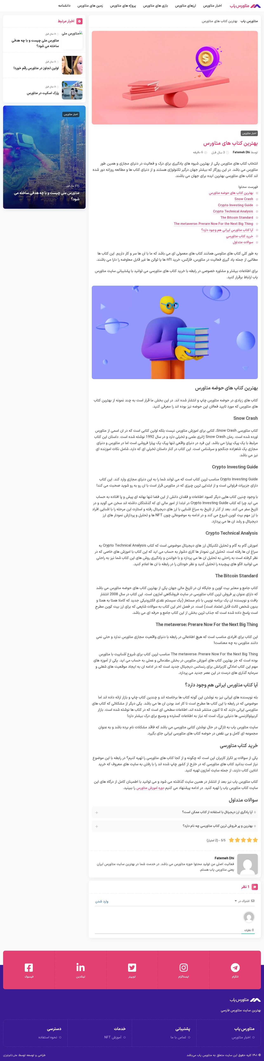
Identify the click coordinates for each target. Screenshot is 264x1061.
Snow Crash (244, 199)
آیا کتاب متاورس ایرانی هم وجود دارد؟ (227, 230)
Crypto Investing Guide (235, 205)
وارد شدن (102, 901)
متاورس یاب (249, 21)
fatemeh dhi (241, 152)
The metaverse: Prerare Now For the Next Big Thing (213, 224)
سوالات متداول (243, 242)
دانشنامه (64, 5)
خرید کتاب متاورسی (239, 236)
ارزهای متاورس (185, 5)
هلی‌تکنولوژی (10, 1055)
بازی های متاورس (155, 5)
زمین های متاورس (90, 5)
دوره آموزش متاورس (150, 788)
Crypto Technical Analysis (233, 211)
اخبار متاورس (212, 5)
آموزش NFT (112, 1037)
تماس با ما (178, 1037)
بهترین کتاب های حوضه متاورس (231, 193)
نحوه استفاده (48, 1037)
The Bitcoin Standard (236, 217)
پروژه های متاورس (123, 5)
